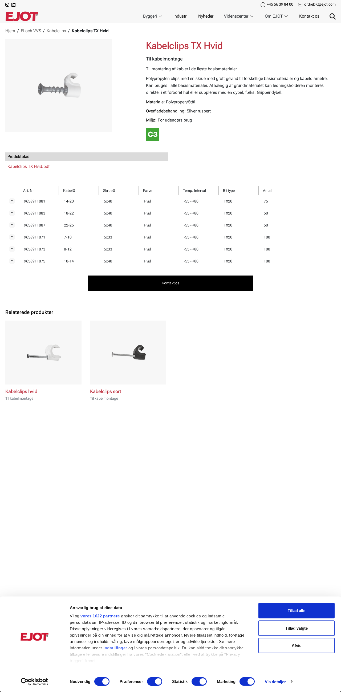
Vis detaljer (275, 681)
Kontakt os (309, 16)
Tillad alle (296, 610)
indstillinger (115, 648)
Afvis (296, 645)
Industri (180, 16)
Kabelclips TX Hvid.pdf (28, 166)
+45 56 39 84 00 (280, 4)
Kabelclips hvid (21, 391)
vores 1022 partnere (100, 616)
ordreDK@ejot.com (320, 4)
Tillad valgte (296, 628)
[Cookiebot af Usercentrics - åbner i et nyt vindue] (34, 682)
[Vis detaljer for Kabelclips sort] (128, 353)
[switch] (154, 681)
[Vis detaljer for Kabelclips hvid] (43, 353)
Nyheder (205, 16)
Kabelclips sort (105, 391)
